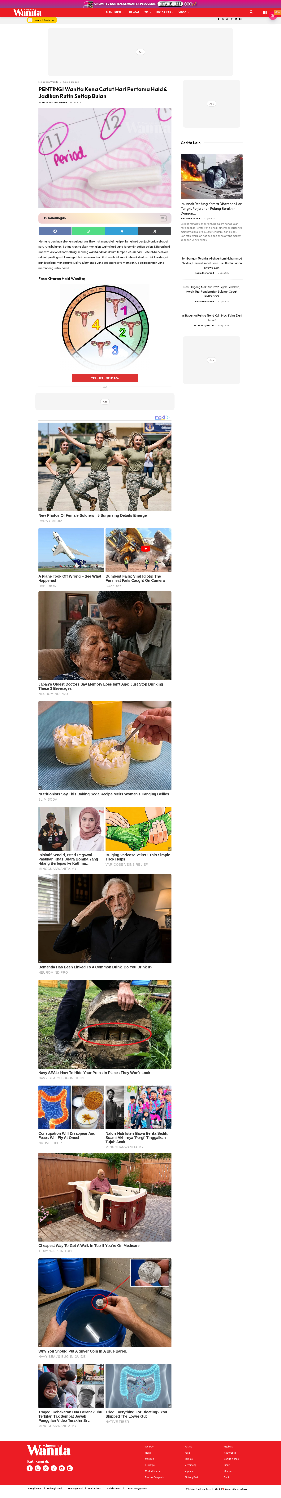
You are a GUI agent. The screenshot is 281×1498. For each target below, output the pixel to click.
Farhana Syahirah (204, 325)
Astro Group (242, 1489)
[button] (251, 12)
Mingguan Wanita (48, 81)
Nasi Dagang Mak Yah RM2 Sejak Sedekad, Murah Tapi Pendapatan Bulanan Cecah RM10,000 (211, 291)
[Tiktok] (231, 19)
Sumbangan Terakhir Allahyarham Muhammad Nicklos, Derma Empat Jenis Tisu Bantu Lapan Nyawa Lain (211, 262)
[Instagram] (223, 19)
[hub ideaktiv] (265, 11)
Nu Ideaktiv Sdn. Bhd (213, 1489)
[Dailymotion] (240, 19)
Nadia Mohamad (190, 218)
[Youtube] (236, 19)
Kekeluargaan (71, 81)
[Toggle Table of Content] (161, 218)
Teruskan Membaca (105, 378)
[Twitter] (227, 19)
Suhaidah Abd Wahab (54, 102)
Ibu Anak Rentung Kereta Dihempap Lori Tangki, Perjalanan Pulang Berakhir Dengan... (211, 209)
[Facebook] (218, 19)
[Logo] (27, 12)
